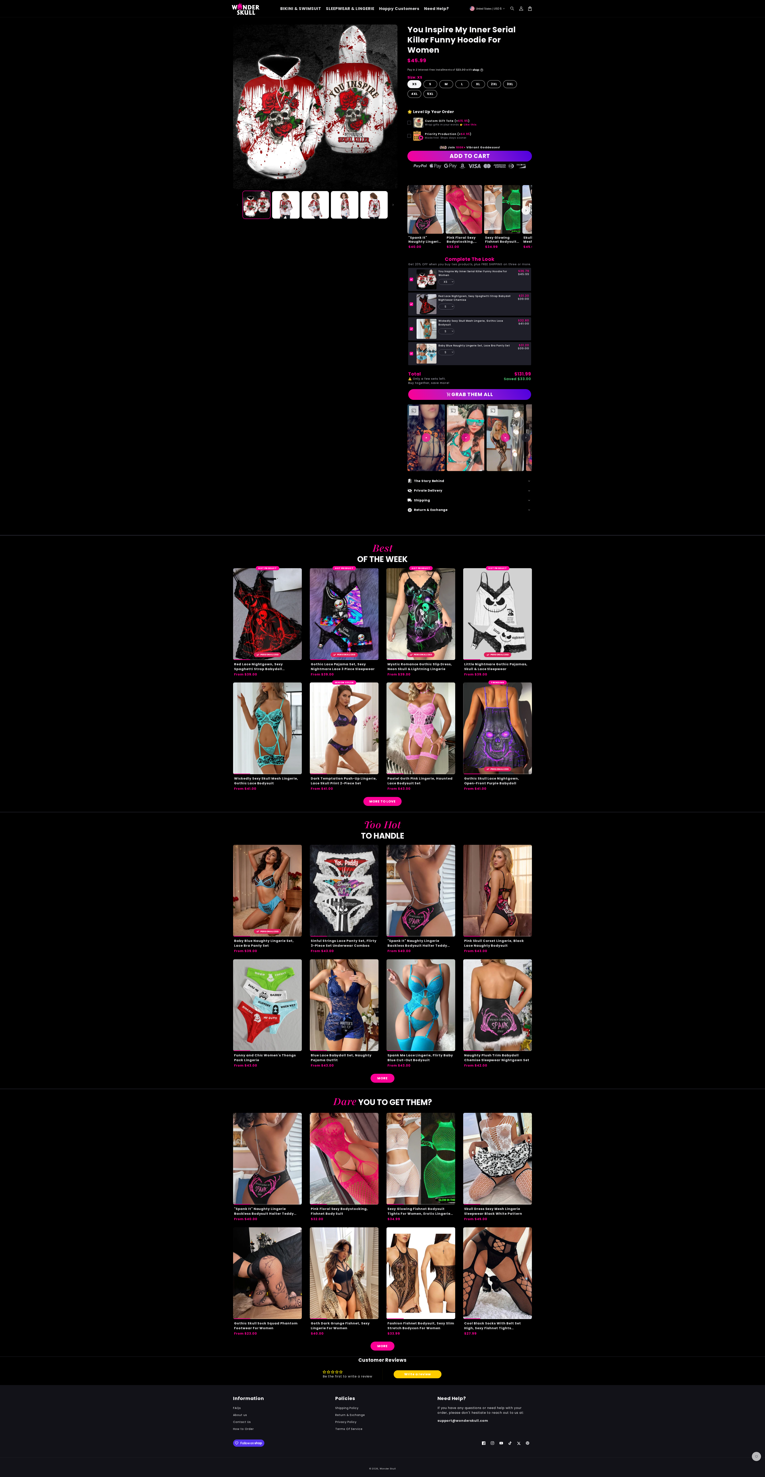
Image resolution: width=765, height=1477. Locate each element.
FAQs (237, 1408)
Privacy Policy (346, 1422)
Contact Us (242, 1422)
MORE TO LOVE (382, 801)
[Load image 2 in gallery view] (285, 204)
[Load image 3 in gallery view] (315, 204)
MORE (382, 1078)
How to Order (243, 1429)
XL (478, 84)
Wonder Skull (388, 1468)
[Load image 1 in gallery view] (256, 204)
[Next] (526, 437)
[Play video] (426, 437)
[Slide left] (237, 204)
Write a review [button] (417, 1374)
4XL (414, 94)
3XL (510, 84)
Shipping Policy (347, 1408)
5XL (430, 94)
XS (414, 84)
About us (240, 1415)
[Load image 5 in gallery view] (374, 204)
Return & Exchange (350, 1415)
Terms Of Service (349, 1429)
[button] (512, 8)
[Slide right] (393, 204)
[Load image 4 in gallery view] (344, 204)
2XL (494, 84)
